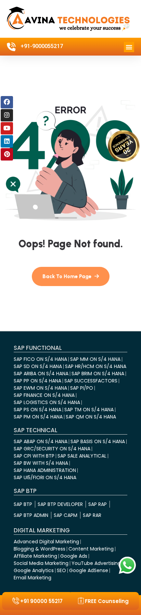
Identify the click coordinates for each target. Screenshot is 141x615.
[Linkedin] (7, 141)
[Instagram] (7, 115)
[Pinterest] (7, 154)
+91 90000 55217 (41, 601)
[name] (71, 276)
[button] (129, 47)
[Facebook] (7, 102)
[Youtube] (7, 128)
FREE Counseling (107, 601)
